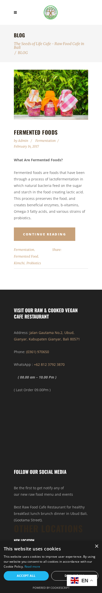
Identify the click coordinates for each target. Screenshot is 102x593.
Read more (32, 566)
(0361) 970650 (37, 351)
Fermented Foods (36, 132)
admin (23, 141)
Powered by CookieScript (51, 588)
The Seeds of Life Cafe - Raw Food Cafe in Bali (49, 45)
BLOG (23, 52)
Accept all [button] (26, 576)
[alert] (51, 567)
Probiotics (33, 263)
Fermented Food (26, 256)
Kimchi (19, 263)
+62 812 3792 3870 (49, 364)
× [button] (96, 546)
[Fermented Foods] (51, 94)
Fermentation (45, 141)
